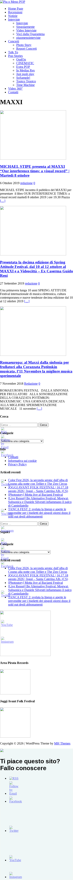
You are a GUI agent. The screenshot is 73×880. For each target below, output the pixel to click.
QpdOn (21, 59)
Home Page (15, 8)
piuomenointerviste (28, 37)
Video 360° (15, 88)
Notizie (12, 16)
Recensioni (15, 12)
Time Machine (25, 85)
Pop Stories (15, 56)
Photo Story (23, 45)
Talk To (13, 52)
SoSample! (23, 77)
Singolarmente (25, 26)
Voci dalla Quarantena (30, 34)
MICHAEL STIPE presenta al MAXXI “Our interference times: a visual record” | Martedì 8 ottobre (34, 170)
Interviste (14, 19)
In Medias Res (25, 70)
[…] (2, 201)
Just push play (25, 74)
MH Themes (62, 743)
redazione (26, 183)
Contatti (13, 92)
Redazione (31, 383)
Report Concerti (26, 48)
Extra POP (23, 66)
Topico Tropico (26, 81)
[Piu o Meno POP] (12, 1)
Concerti (13, 41)
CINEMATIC (25, 63)
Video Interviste (26, 30)
